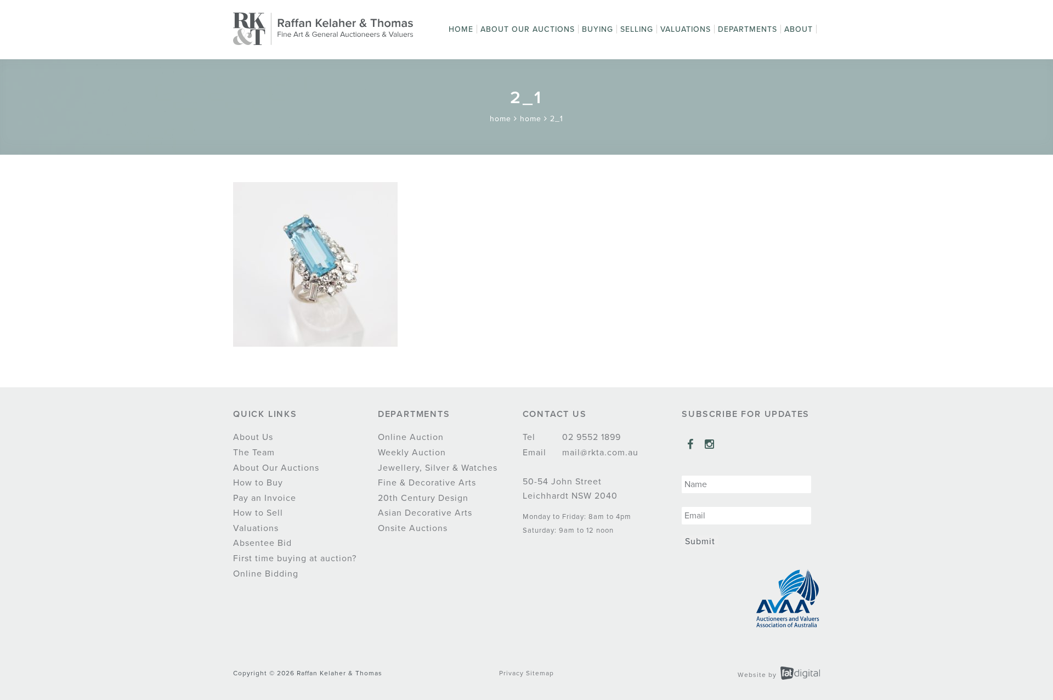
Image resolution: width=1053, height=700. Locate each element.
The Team (254, 452)
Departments (747, 29)
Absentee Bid (262, 543)
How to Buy (258, 482)
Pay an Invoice (264, 498)
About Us (253, 437)
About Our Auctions (527, 29)
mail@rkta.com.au (598, 452)
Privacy (511, 673)
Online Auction (411, 437)
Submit (700, 541)
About (798, 29)
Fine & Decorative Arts (427, 482)
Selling (636, 29)
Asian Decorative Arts (425, 512)
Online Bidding (265, 573)
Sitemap (540, 673)
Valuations (685, 29)
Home (461, 29)
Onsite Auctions (413, 528)
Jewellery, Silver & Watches (437, 467)
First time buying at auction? (294, 558)
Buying (597, 29)
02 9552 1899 (590, 437)
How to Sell (258, 512)
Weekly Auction (412, 452)
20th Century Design (423, 498)
